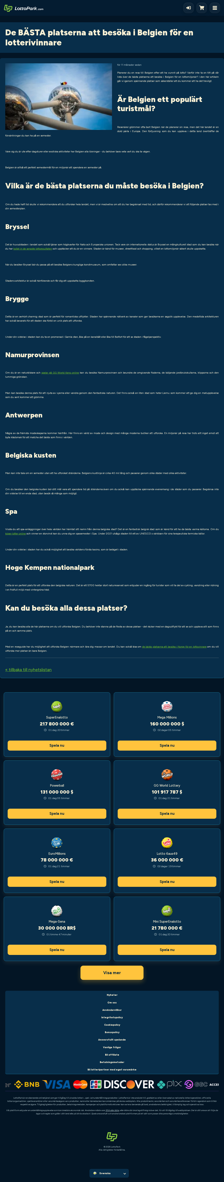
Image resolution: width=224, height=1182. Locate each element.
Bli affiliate (112, 1054)
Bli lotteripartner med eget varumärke (112, 1069)
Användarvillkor (112, 1010)
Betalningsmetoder (112, 1062)
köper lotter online (15, 533)
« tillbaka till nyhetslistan (28, 669)
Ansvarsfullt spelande (112, 1039)
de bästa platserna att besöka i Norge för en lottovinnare (174, 646)
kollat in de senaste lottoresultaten (32, 248)
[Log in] (188, 8)
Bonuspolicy (112, 1032)
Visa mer (112, 972)
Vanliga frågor (112, 1047)
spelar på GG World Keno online (60, 372)
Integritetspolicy (112, 1017)
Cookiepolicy (112, 1024)
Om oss (112, 1002)
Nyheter (112, 995)
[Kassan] (203, 8)
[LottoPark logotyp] (23, 8)
